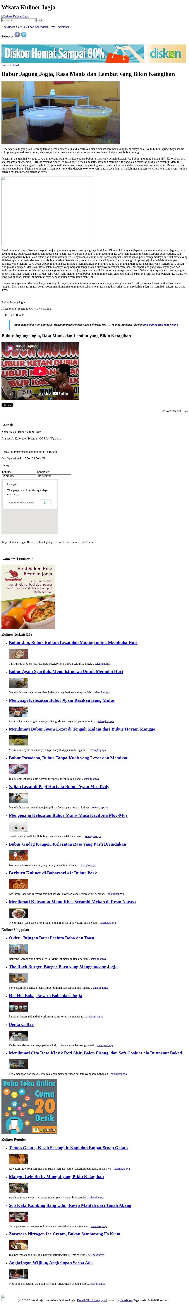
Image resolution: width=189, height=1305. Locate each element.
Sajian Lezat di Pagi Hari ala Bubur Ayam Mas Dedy (59, 786)
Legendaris (41, 26)
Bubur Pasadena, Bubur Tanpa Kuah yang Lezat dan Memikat (68, 757)
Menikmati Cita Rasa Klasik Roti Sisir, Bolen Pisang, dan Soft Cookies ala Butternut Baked (95, 1053)
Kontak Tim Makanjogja (91, 1300)
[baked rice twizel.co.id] (28, 628)
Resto (52, 26)
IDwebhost (126, 1300)
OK (45, 502)
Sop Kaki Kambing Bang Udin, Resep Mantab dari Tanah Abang (70, 1205)
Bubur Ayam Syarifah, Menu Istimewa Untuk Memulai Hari (66, 671)
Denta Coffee (21, 1024)
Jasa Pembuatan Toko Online (160, 324)
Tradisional (62, 26)
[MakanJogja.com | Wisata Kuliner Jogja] (15, 16)
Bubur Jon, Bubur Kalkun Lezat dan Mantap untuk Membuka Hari (73, 642)
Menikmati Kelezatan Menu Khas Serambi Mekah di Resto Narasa (72, 901)
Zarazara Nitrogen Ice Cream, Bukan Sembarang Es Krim (64, 1234)
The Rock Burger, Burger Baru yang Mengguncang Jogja (63, 966)
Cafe (19, 26)
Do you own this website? (21, 502)
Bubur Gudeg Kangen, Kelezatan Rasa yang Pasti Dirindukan (67, 844)
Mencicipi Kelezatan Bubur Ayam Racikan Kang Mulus (62, 700)
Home (4, 65)
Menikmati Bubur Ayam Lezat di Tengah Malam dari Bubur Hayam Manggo (82, 729)
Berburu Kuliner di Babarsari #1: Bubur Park (53, 872)
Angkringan (8, 26)
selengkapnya (103, 663)
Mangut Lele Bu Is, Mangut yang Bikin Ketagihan (56, 1176)
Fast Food (28, 26)
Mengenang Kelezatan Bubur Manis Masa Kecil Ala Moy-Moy (68, 815)
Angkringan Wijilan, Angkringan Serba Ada (51, 1262)
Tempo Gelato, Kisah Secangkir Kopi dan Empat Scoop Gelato (68, 1147)
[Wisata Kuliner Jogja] (10, 1300)
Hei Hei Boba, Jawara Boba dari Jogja (45, 995)
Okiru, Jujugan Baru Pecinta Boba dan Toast (51, 937)
